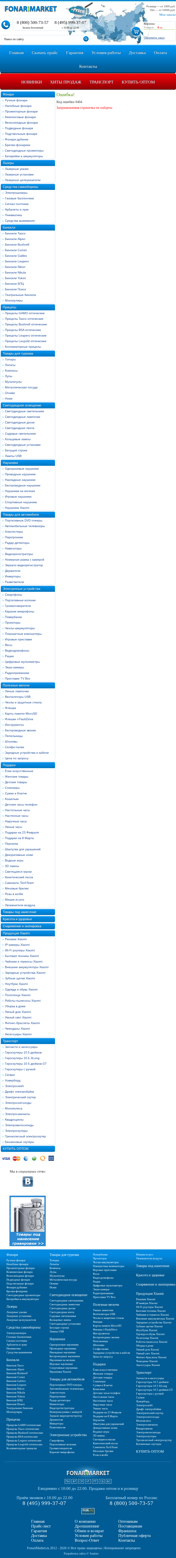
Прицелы (9, 307)
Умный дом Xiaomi (18, 1012)
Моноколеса (13, 1108)
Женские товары (16, 776)
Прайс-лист (41, 1526)
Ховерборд (12, 1080)
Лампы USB (13, 456)
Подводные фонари (19, 128)
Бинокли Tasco (15, 233)
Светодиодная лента (19, 428)
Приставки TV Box (17, 678)
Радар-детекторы (17, 542)
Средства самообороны (20, 187)
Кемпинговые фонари (20, 117)
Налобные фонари (18, 106)
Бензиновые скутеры (19, 1142)
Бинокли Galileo (16, 255)
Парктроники (14, 537)
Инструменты (14, 724)
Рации (9, 656)
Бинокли (9, 227)
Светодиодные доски (20, 422)
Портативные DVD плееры (23, 520)
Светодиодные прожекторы (24, 150)
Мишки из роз (14, 899)
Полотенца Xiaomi (17, 995)
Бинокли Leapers (17, 261)
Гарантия (39, 1531)
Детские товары (16, 782)
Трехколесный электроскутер (25, 1136)
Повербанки (13, 617)
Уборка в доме (15, 1006)
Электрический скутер (20, 1097)
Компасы (11, 370)
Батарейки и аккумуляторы (24, 156)
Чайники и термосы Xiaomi (23, 961)
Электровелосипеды (19, 1125)
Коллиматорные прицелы (23, 346)
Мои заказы (167, 14)
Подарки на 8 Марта (19, 838)
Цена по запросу (17, 758)
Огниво (10, 393)
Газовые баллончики (19, 198)
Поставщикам (130, 1526)
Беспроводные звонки (20, 730)
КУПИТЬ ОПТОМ (16, 1148)
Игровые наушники (18, 496)
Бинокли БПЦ (14, 283)
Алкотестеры (14, 531)
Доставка (39, 1535)
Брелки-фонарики (17, 145)
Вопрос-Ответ (87, 1540)
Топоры (10, 359)
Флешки (10, 708)
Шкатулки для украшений (23, 849)
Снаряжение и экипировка (22, 926)
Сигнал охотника (17, 204)
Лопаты (10, 365)
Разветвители (14, 582)
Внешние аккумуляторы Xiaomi (27, 967)
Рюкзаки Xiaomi (16, 939)
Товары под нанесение (19, 912)
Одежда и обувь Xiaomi (21, 989)
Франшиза (127, 1531)
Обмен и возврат (89, 1531)
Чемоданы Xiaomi (17, 1028)
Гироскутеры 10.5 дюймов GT (26, 1063)
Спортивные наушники (21, 502)
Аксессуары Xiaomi (18, 1034)
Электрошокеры (16, 192)
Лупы (8, 376)
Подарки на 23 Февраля (22, 832)
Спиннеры (12, 787)
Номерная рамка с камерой (24, 559)
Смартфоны (13, 594)
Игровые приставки (18, 639)
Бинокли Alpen (15, 239)
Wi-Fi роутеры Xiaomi (20, 950)
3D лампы (12, 866)
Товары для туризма (18, 353)
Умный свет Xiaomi (18, 1017)
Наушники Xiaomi (17, 507)
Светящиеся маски (18, 871)
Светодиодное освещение (22, 405)
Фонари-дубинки (16, 139)
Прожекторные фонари (21, 111)
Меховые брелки (17, 888)
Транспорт (10, 1041)
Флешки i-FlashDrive (19, 719)
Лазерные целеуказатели (23, 180)
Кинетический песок (19, 877)
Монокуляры (14, 300)
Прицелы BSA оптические (23, 330)
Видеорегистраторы (19, 554)
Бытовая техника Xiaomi (22, 956)
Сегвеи (10, 1075)
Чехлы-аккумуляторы (20, 628)
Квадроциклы (14, 1119)
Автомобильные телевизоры (25, 526)
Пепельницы (14, 736)
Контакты (126, 1540)
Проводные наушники (20, 474)
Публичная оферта (134, 1535)
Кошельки (12, 799)
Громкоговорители (18, 606)
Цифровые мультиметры (22, 661)
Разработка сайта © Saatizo (81, 1553)
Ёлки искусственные (19, 771)
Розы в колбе (14, 894)
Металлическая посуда (21, 387)
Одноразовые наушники (22, 468)
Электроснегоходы (18, 1102)
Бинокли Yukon (15, 278)
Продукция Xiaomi (16, 933)
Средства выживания (20, 220)
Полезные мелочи (16, 685)
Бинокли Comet (16, 250)
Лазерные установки (19, 174)
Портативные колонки (20, 600)
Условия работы (89, 1535)
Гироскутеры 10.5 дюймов (23, 1052)
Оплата (37, 1540)
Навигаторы (13, 548)
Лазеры (8, 163)
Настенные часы (16, 815)
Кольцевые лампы (18, 439)
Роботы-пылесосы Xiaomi (23, 1000)
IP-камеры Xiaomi (17, 944)
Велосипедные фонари (21, 122)
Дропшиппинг (87, 1526)
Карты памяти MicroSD (21, 713)
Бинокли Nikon (15, 267)
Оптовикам (128, 1521)
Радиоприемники (17, 673)
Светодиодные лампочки (22, 416)
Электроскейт (14, 1086)
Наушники (10, 462)
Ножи (8, 398)
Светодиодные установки (23, 444)
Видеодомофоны (17, 650)
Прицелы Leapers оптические (26, 335)
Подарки (9, 765)
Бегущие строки (16, 450)
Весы (8, 645)
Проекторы (12, 622)
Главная (38, 1521)
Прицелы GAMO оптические (25, 313)
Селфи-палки (14, 747)
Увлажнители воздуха (20, 905)
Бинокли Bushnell (17, 244)
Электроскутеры (16, 1130)
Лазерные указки (17, 169)
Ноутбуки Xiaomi (16, 984)
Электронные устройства (21, 589)
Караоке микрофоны (19, 611)
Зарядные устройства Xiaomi (25, 972)
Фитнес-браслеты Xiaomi (22, 1023)
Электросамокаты (17, 1114)
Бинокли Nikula (15, 272)
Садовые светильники (20, 433)
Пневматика (13, 215)
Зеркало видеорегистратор (24, 565)
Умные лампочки (17, 691)
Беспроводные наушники (22, 485)
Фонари (8, 94)
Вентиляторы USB (17, 696)
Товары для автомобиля (21, 514)
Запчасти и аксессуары (21, 1047)
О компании (85, 1521)
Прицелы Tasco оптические (24, 318)
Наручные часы (16, 821)
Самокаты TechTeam (19, 882)
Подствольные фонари (21, 133)
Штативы (11, 741)
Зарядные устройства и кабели (27, 752)
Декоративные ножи (19, 855)
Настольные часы (17, 810)
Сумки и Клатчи (16, 793)
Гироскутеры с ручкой (20, 1069)
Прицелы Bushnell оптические (26, 324)
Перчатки (11, 843)
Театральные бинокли (20, 295)
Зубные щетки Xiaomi (20, 978)
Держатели (12, 570)
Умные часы (13, 827)
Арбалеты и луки (17, 209)
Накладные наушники (20, 479)
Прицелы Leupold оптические (25, 341)
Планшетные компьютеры (23, 633)
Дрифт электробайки (19, 1091)
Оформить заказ (154, 37)
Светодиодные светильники (24, 411)
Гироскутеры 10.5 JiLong (22, 1058)
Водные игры (14, 860)
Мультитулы (13, 381)
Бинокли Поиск (15, 289)
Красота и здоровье (17, 919)
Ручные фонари (16, 100)
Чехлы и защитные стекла (23, 702)
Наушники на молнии (20, 491)
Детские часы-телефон (21, 804)
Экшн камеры (14, 667)
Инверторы (13, 576)
